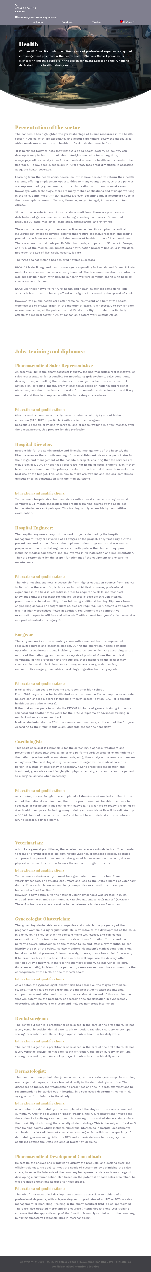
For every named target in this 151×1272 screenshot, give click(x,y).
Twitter (96, 22)
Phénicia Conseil (66, 1261)
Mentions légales (87, 1266)
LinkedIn (20, 11)
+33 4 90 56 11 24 (25, 8)
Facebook (67, 22)
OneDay (106, 1261)
